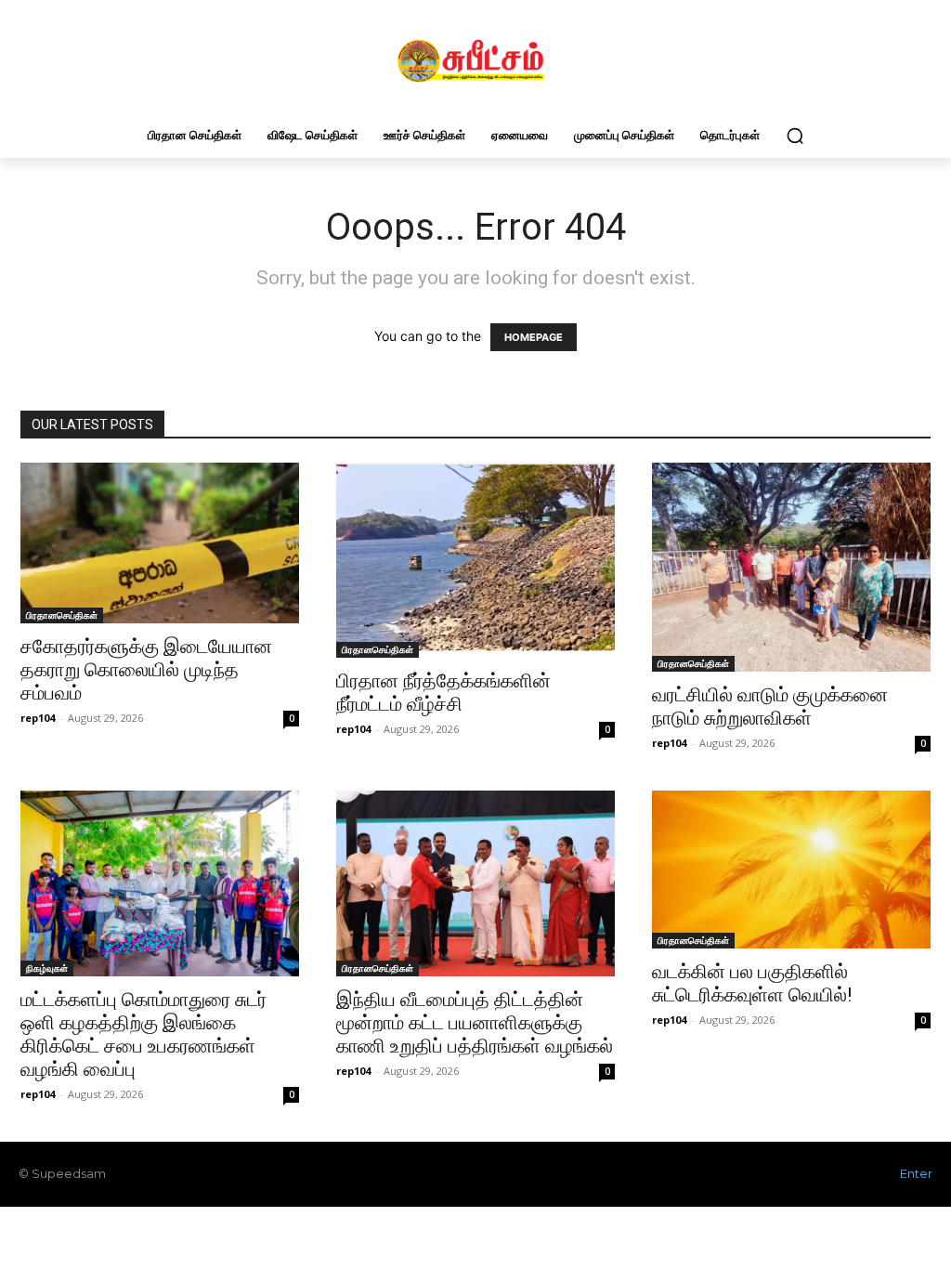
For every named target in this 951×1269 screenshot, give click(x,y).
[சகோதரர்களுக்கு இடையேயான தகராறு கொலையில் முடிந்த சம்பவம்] (159, 543)
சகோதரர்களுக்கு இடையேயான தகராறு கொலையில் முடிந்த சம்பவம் (146, 669)
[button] (795, 135)
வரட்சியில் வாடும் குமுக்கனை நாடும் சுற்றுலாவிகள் (770, 706)
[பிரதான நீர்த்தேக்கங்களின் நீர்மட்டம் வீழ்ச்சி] (475, 560)
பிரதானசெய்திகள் (62, 614)
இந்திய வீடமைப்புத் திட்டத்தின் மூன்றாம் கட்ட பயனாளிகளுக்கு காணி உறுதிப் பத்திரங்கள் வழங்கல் (474, 1022)
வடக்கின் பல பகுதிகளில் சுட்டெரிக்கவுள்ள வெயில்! (752, 983)
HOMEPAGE (533, 337)
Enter (916, 1173)
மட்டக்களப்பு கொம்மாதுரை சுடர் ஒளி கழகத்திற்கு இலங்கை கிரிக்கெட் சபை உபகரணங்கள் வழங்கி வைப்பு (143, 1034)
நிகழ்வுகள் (47, 968)
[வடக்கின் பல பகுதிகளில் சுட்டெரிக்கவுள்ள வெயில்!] (791, 869)
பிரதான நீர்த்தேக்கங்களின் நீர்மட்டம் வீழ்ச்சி (443, 692)
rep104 (37, 718)
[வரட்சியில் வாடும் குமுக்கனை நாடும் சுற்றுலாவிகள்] (791, 567)
